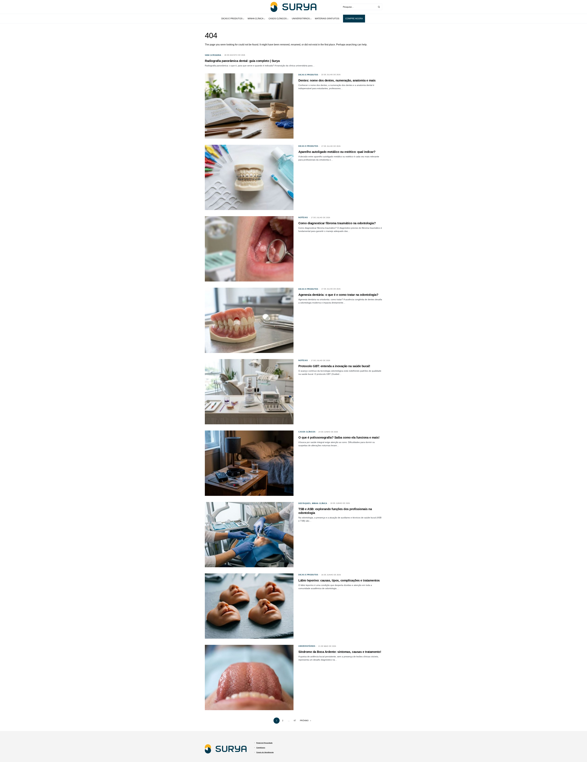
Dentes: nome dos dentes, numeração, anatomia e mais (337, 80)
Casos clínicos (306, 432)
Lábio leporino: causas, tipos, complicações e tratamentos (339, 580)
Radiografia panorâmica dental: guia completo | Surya (242, 61)
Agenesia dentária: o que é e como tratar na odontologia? (338, 294)
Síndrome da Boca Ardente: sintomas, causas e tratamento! (339, 651)
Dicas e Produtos (308, 75)
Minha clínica (319, 503)
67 (295, 721)
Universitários (306, 646)
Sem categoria (213, 55)
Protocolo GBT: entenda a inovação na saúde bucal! (334, 366)
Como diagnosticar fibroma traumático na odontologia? (337, 223)
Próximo (304, 721)
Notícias (303, 217)
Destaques (304, 503)
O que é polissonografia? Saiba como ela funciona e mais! (338, 437)
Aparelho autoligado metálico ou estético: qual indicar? (336, 151)
